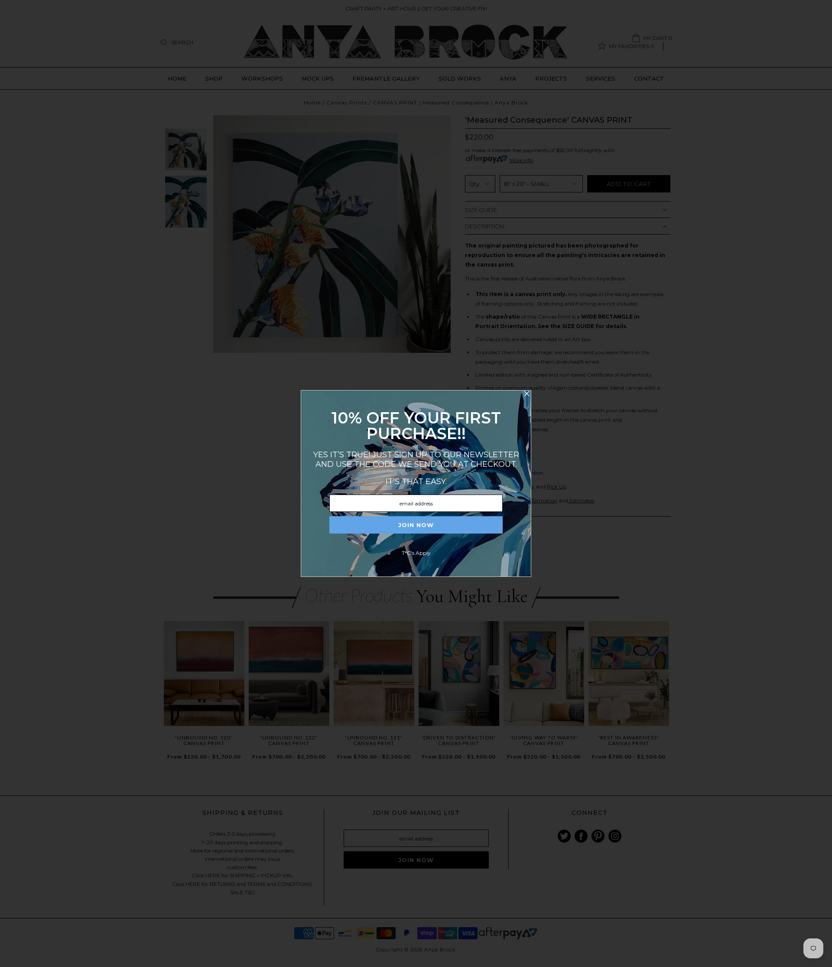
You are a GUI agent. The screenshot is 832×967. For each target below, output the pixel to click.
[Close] (526, 394)
